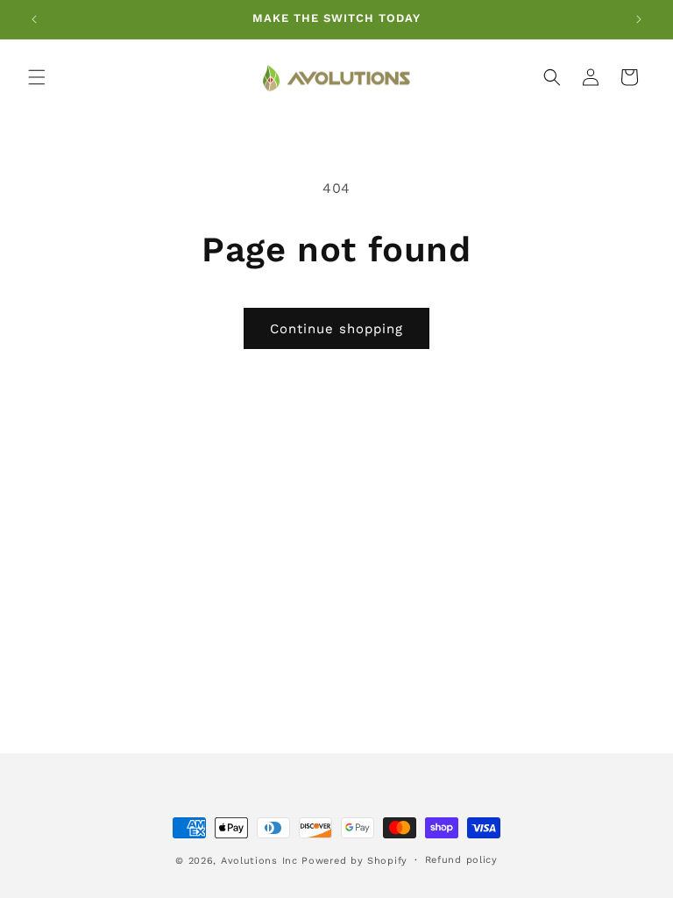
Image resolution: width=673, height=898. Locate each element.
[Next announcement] (639, 19)
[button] (37, 77)
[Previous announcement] (34, 19)
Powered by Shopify (354, 860)
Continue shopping (336, 329)
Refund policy (461, 860)
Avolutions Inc (259, 860)
